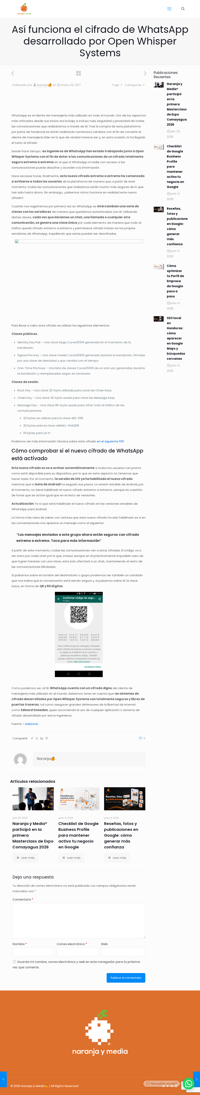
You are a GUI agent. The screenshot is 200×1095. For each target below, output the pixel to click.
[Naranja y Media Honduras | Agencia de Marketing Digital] (24, 9)
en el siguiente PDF (110, 441)
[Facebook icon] (167, 1086)
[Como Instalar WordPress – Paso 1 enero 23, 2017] (196, 1079)
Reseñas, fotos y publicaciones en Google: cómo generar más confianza (121, 835)
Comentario (22, 899)
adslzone (31, 724)
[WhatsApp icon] (163, 1086)
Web (104, 944)
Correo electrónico (72, 944)
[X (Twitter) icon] (171, 1086)
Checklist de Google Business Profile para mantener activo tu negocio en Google (78, 835)
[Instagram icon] (175, 1086)
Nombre (19, 944)
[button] (189, 1084)
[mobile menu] (169, 8)
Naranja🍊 (44, 85)
